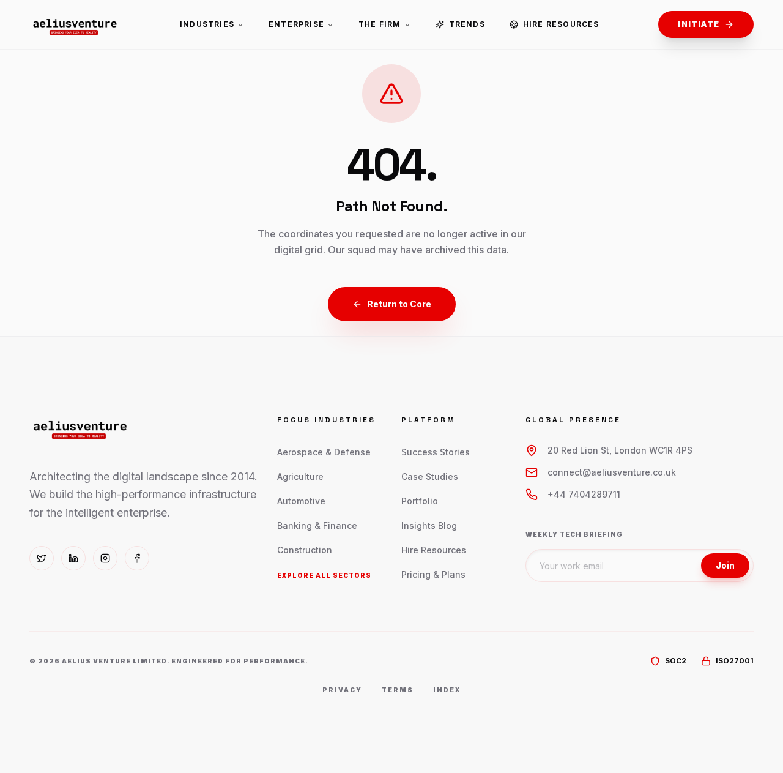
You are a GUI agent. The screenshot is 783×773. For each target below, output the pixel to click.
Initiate (698, 24)
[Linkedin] (73, 558)
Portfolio (419, 501)
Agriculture (300, 476)
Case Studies (429, 476)
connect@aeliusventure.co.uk (611, 472)
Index (447, 689)
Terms (398, 689)
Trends (467, 24)
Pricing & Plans (433, 574)
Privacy (342, 689)
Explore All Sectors (324, 575)
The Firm (379, 24)
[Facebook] (137, 558)
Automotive (301, 501)
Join (725, 565)
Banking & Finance (317, 525)
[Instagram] (105, 558)
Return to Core (399, 304)
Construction (304, 550)
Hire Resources (561, 24)
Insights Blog (429, 525)
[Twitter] (41, 558)
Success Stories (435, 452)
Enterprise (296, 24)
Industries (207, 24)
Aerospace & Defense (324, 452)
